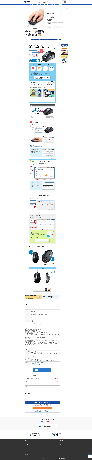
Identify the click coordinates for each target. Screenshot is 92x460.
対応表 (48, 4)
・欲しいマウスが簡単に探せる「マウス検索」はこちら (38, 362)
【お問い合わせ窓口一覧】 (38, 411)
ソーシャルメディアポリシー (38, 458)
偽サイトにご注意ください (28, 454)
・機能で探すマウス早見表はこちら (35, 364)
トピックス (37, 440)
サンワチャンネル (59, 4)
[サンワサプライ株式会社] (27, 2)
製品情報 (31, 4)
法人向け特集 (53, 4)
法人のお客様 (26, 444)
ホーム (27, 458)
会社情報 (37, 2)
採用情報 (40, 2)
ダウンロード (42, 4)
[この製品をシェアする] (67, 8)
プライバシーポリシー (32, 458)
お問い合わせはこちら (42, 408)
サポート (36, 4)
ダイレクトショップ (44, 2)
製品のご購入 (61, 440)
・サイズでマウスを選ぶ (34, 363)
